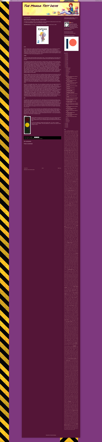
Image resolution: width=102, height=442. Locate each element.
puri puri (72, 338)
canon (74, 169)
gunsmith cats (76, 228)
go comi (67, 220)
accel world (70, 135)
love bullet (74, 278)
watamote (75, 414)
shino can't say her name (71, 362)
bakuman (70, 151)
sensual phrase (66, 358)
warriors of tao (67, 414)
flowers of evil (70, 207)
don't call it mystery (75, 192)
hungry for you (71, 245)
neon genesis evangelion (75, 312)
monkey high (67, 298)
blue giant (75, 161)
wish (67, 419)
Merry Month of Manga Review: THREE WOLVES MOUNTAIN (71, 99)
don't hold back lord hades (67, 193)
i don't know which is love (75, 246)
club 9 (69, 174)
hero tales (72, 236)
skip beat (74, 366)
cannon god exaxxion (70, 169)
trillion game (65, 405)
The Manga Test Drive (41, 5)
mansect (65, 288)
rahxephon (65, 340)
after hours (65, 136)
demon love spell (76, 186)
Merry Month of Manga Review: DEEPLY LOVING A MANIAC (72, 115)
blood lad (72, 160)
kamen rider (65, 261)
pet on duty (66, 329)
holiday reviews (70, 242)
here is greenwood (75, 235)
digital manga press (71, 190)
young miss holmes (73, 427)
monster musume (66, 299)
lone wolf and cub (67, 277)
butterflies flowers (74, 167)
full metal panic (75, 211)
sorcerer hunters (76, 369)
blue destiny (70, 161)
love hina (67, 279)
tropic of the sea (70, 405)
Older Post (59, 168)
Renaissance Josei (72, 33)
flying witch (73, 207)
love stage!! (68, 280)
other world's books (66, 324)
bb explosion (74, 153)
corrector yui (72, 176)
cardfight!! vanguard (74, 170)
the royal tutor (75, 394)
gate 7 (76, 215)
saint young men (73, 351)
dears (68, 184)
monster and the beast (75, 298)
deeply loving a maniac (73, 185)
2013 (66, 125)
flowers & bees (66, 207)
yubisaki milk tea (75, 428)
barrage (77, 152)
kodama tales (66, 269)
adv (77, 135)
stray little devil (71, 375)
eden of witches (72, 200)
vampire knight (70, 410)
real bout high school (72, 341)
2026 (66, 54)
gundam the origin (76, 227)
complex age (69, 176)
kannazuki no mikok (68, 262)
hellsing (68, 235)
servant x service (69, 359)
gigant (70, 218)
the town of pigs (68, 396)
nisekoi (67, 316)
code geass (73, 174)
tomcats (73, 401)
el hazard (69, 201)
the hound (68, 392)
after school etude (69, 136)
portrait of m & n (76, 333)
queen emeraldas (76, 338)
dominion (72, 192)
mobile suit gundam (74, 297)
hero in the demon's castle (67, 236)
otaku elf (77, 323)
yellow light (41, 138)
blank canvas (68, 159)
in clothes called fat (68, 254)
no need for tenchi (75, 316)
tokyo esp (71, 400)
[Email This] (34, 137)
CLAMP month (68, 173)
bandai (69, 152)
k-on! (65, 260)
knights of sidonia (73, 268)
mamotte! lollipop (75, 285)
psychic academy (69, 338)
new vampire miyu (73, 313)
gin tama (76, 218)
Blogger (55, 435)
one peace (73, 320)
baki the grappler (66, 151)
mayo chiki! (65, 290)
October (67, 70)
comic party (73, 175)
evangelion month (71, 203)
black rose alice (76, 158)
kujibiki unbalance (75, 270)
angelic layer (73, 142)
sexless (75, 360)
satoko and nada (76, 353)
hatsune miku (76, 233)
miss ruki (77, 295)
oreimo (65, 323)
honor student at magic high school (73, 243)
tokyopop (38, 138)
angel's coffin (66, 142)
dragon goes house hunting (74, 195)
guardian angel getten (74, 226)
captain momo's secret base (67, 170)
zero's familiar (68, 429)
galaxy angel (67, 215)
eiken (65, 201)
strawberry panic (66, 375)
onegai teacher (75, 321)
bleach (71, 159)
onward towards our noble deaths (74, 322)
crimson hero (70, 178)
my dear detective (75, 304)
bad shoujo (72, 150)
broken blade (67, 166)
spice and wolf (71, 370)
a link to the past (68, 133)
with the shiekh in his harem (72, 420)
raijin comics (68, 340)
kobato (77, 268)
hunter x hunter (75, 245)
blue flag (73, 161)
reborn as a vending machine (68, 342)
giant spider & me (66, 218)
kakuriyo (77, 260)
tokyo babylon (68, 400)
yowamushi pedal (68, 428)
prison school (74, 337)
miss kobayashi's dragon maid (71, 295)
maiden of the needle (69, 284)
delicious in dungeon (70, 186)
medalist (77, 290)
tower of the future (75, 403)
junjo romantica (76, 259)
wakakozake (74, 412)
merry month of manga (32, 138)
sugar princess (71, 376)
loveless (74, 280)
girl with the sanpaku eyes (73, 219)
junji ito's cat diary (72, 259)
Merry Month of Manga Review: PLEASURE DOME (70, 90)
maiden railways (74, 284)
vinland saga (71, 411)
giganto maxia (73, 218)
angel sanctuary (76, 141)
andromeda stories (66, 141)
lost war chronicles (74, 277)
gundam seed (71, 227)
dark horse (74, 181)
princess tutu (70, 337)
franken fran (71, 208)
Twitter (74, 18)
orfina (71, 323)
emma (74, 201)
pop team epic (69, 333)
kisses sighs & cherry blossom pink (71, 267)
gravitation (68, 225)
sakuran (65, 353)
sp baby (68, 370)
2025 (66, 55)
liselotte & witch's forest (67, 276)
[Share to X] (36, 137)
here (67, 18)
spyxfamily (75, 370)
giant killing (76, 217)
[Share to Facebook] (37, 137)
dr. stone (65, 195)
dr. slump (77, 194)
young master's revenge (67, 427)
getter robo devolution (67, 217)
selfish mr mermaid (69, 357)
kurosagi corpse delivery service (68, 271)
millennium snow (76, 294)
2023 (66, 58)
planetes (73, 331)
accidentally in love (74, 135)
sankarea (69, 353)
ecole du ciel (68, 200)
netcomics (65, 313)
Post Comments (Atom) (31, 169)
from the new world (72, 210)
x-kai (77, 422)
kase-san (65, 263)
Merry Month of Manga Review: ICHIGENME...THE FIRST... (70, 92)
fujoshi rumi (65, 211)
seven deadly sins (73, 359)
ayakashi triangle (73, 148)
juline (69, 259)
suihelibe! (65, 377)
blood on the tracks (75, 160)
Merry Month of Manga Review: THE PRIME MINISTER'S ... (71, 81)
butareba (70, 167)
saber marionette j (73, 349)
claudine (65, 174)
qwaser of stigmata (72, 339)
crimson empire (66, 178)
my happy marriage (74, 306)
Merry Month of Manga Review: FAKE (71, 116)
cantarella (77, 169)
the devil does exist (70, 387)
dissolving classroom (66, 191)
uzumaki (68, 408)
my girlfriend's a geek (69, 306)
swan (74, 377)
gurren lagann (66, 229)
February (67, 120)
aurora (65, 148)
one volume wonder (69, 321)
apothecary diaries (73, 144)
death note (68, 185)
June (67, 74)
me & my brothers (69, 290)
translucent (68, 404)
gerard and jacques (75, 216)
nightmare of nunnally (75, 314)
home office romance (75, 242)
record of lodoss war (75, 342)
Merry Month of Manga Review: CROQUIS (72, 103)
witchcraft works (66, 420)
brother (70, 166)
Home (43, 168)
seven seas (68, 360)
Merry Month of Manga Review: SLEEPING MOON (70, 113)
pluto (75, 332)
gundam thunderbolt (67, 228)
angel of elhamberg (71, 141)
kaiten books (74, 260)
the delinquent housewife (73, 386)
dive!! (70, 191)
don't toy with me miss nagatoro (69, 194)
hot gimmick (65, 244)
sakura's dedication (75, 352)
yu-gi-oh (72, 428)
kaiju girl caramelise (70, 260)
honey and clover (66, 243)
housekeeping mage (74, 244)
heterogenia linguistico (72, 237)
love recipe (76, 279)
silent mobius (65, 366)
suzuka (73, 377)
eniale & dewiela (71, 202)
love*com (71, 280)
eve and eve (76, 203)
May (66, 75)
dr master (74, 194)
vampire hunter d (74, 409)
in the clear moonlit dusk (73, 254)
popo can (72, 333)
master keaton (76, 289)
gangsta (71, 215)
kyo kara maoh (74, 271)
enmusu (74, 202)
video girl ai (67, 411)
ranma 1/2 (72, 340)
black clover (65, 158)
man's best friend (70, 286)
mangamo (69, 287)
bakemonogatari (76, 150)
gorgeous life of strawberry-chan (72, 223)
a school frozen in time (73, 133)
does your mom (66, 192)
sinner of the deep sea (70, 366)
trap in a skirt (71, 404)
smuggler (73, 368)
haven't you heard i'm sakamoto (68, 234)
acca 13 (68, 135)
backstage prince (70, 149)
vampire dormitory (69, 409)
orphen (75, 323)
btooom (72, 166)
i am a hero (69, 246)
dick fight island (66, 190)
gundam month (68, 227)
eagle (65, 199)
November (67, 69)
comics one (65, 176)
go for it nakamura (70, 220)
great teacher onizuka (73, 225)
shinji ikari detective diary (72, 361)
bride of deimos (74, 165)
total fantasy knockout (69, 403)
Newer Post (26, 168)
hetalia (67, 237)
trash (73, 404)
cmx (71, 174)
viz (73, 411)
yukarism (65, 429)
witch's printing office (75, 419)
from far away (67, 210)
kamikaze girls (72, 261)
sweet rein (67, 378)
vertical (74, 410)
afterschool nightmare (75, 136)
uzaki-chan (65, 408)
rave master (74, 340)
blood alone (69, 160)
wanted (72, 413)
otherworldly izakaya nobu (73, 324)
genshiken (71, 216)
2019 (66, 63)
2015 (66, 123)
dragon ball (68, 195)
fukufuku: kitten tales (70, 211)
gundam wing (72, 228)
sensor (77, 357)
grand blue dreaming (71, 224)
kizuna (70, 268)
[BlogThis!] (35, 137)
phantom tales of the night (72, 330)
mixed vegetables (76, 296)
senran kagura (74, 357)
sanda (67, 353)
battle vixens (70, 153)
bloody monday (66, 161)
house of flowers (69, 244)
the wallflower (72, 396)
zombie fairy (71, 429)
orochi (73, 323)
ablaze (74, 134)
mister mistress (71, 296)
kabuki (66, 260)
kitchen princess (66, 268)
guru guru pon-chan (71, 229)
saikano (67, 351)
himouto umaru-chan (69, 241)
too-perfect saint (69, 402)
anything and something (75, 143)
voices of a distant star (69, 412)
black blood (73, 157)
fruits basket (76, 210)
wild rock (65, 419)
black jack (69, 158)
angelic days (69, 142)
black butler (76, 157)
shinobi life (76, 362)
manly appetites (76, 287)
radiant (77, 339)
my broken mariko (69, 303)
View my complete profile (68, 29)
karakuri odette (73, 262)
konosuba (71, 270)
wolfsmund (70, 421)
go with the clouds (75, 220)
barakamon (72, 152)
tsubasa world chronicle (75, 405)
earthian (27, 138)
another (67, 143)
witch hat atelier (70, 419)
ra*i (75, 339)
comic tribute (76, 175)
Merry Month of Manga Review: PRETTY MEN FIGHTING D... (72, 77)
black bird (70, 157)
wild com (77, 418)
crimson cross (76, 177)
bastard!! (67, 153)
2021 (66, 60)
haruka (73, 233)
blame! (65, 159)
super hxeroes (70, 377)
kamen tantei (69, 261)
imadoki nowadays (72, 253)
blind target (73, 159)
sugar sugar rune (76, 376)
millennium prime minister (70, 294)
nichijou (71, 314)
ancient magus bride (75, 140)
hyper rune (67, 246)
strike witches (74, 375)
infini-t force (74, 255)
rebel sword (76, 341)
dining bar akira (76, 190)
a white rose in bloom (70, 134)
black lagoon (72, 158)
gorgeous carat (66, 223)
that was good (75, 383)
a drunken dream (72, 132)
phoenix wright (70, 331)
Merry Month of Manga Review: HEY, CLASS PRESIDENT (71, 109)
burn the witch (75, 166)
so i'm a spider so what (71, 369)
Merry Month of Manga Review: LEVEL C (72, 82)
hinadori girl (73, 241)
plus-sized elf (73, 332)
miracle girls (65, 295)
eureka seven (66, 203)
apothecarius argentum (67, 144)
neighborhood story (69, 312)
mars (66, 289)
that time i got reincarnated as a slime (68, 383)
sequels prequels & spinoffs (72, 358)
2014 (66, 124)
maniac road (72, 287)
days (77, 182)
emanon (72, 201)
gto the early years (68, 226)
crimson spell (74, 178)
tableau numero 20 (66, 379)
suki (67, 377)
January (67, 121)
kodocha (75, 269)
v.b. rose (70, 408)
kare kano (76, 262)
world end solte (74, 421)
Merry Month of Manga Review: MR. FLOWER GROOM (71, 101)
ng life (69, 314)
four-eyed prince (68, 208)
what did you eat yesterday (69, 417)
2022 (66, 59)
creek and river (73, 177)
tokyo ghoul (74, 400)
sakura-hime (71, 352)
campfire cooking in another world (71, 168)
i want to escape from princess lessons (72, 250)
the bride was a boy (74, 385)
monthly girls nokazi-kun (72, 299)
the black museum (68, 385)
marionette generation (72, 288)
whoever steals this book (71, 418)
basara (65, 153)
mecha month (74, 290)
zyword (74, 429)
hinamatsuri (76, 241)
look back (71, 277)
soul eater (65, 370)
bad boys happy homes (75, 149)
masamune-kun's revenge (70, 289)
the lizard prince (68, 393)
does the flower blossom (75, 191)
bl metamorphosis (66, 157)
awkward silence (68, 148)
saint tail (69, 351)
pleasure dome (69, 332)
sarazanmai (72, 353)
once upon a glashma (69, 320)
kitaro (77, 267)
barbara (75, 152)
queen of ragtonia (66, 339)
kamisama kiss (76, 261)
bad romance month (67, 150)
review (36, 138)
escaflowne (76, 202)
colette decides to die (69, 175)
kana (65, 262)
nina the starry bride (72, 315)
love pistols (73, 279)
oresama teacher (68, 323)
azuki (76, 148)
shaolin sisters (67, 361)
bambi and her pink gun (75, 151)
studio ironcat (67, 376)
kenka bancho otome (72, 263)
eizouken (67, 201)
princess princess (66, 337)
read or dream (67, 341)
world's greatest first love (73, 422)
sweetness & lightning (71, 378)
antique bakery (70, 143)
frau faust (75, 208)
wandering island (68, 413)
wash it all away (72, 414)
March (67, 119)
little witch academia (73, 276)
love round (65, 280)
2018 (66, 64)
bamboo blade (66, 152)
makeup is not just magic (69, 285)
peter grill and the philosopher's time (73, 329)
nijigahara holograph (66, 315)
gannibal (73, 215)
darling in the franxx (68, 182)
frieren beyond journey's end (70, 209)
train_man (65, 404)
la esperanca (67, 272)
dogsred (69, 192)
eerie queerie (76, 200)
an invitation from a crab (68, 140)
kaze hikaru (68, 263)
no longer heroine (70, 316)
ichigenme (69, 253)
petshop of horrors (66, 330)
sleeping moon (74, 367)
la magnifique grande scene (73, 272)
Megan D (72, 22)
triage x (76, 404)
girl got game (67, 219)
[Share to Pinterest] (38, 137)
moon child (76, 299)
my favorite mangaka (71, 305)
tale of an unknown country (72, 379)
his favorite (65, 242)
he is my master (75, 234)
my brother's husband (74, 303)
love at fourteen (71, 278)
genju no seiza (68, 216)
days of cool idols (66, 183)
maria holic (68, 288)
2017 (66, 65)
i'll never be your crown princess (72, 251)
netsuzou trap (69, 313)
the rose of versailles (70, 394)
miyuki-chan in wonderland (67, 297)
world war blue (68, 422)
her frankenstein (71, 235)
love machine (70, 279)
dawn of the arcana (74, 182)
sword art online (76, 378)
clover (67, 174)
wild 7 (75, 418)
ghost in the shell (72, 217)
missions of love (66, 296)
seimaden (65, 357)
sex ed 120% (72, 360)
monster (70, 298)
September (67, 71)
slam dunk (71, 367)
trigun (77, 404)
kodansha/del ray (71, 269)
